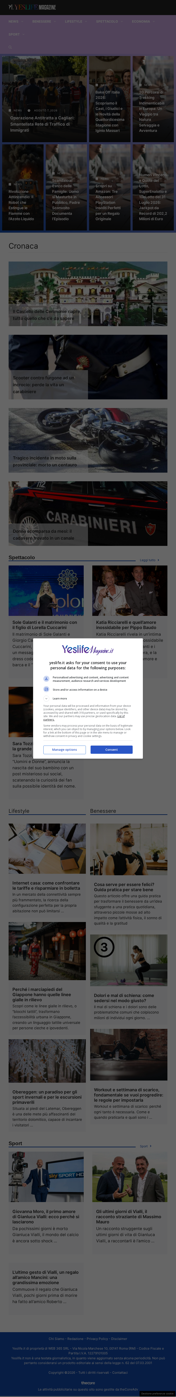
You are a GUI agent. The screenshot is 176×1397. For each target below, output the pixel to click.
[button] (88, 699)
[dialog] (88, 698)
